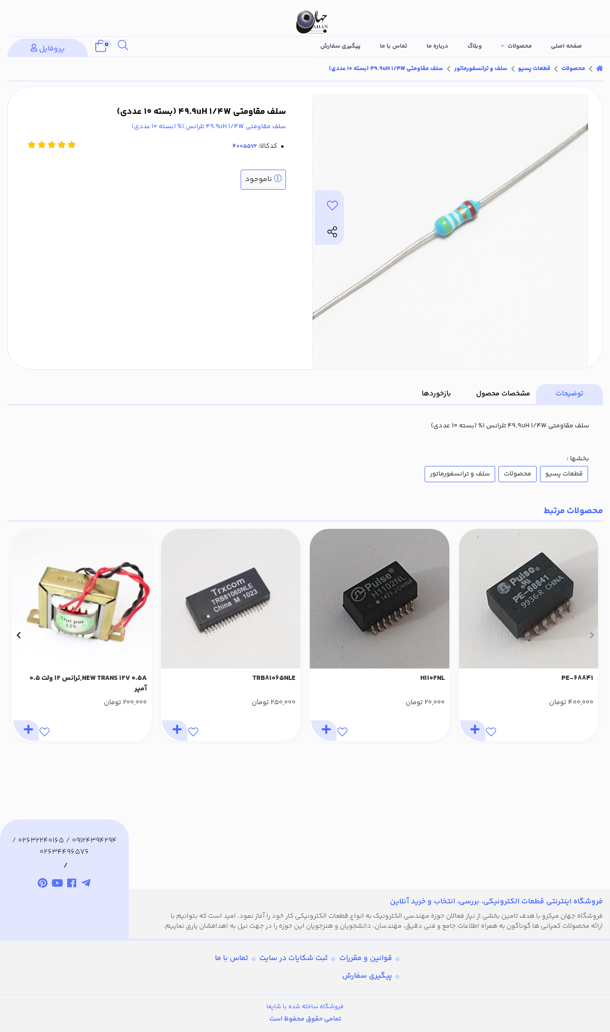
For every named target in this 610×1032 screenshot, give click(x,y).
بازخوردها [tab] (436, 393)
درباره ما (437, 46)
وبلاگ (475, 46)
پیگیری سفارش (340, 46)
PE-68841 (577, 678)
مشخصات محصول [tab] (503, 393)
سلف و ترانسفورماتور (481, 68)
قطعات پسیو (534, 68)
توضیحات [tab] (569, 393)
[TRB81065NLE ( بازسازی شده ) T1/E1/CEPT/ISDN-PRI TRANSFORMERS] (231, 598)
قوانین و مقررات (365, 958)
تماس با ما (393, 46)
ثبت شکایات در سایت (293, 958)
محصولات (520, 46)
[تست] (86, 884)
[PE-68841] (529, 598)
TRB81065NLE (274, 678)
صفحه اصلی (566, 46)
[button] (591, 635)
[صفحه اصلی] (599, 68)
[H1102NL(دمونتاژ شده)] (379, 598)
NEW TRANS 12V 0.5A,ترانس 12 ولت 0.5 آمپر (88, 684)
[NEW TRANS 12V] (82, 598)
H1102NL (432, 678)
